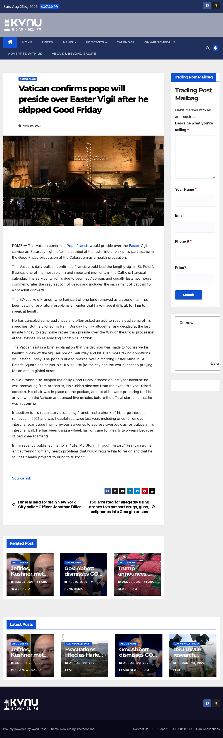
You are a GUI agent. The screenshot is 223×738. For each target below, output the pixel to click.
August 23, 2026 (28, 663)
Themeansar (85, 729)
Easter (134, 245)
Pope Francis (78, 245)
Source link (21, 478)
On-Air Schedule (160, 42)
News (68, 42)
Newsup (65, 729)
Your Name (186, 189)
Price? (180, 267)
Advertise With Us (25, 54)
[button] (207, 48)
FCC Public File (182, 729)
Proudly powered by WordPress (25, 729)
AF (71, 670)
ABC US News (28, 79)
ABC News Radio (28, 670)
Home (27, 42)
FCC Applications (208, 729)
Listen (47, 42)
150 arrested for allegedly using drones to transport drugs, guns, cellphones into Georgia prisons (119, 507)
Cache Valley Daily (78, 643)
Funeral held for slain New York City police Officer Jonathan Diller (49, 504)
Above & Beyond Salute (74, 54)
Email (179, 215)
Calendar (126, 42)
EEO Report (159, 729)
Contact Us (140, 729)
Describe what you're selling (194, 126)
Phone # (183, 241)
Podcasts (95, 42)
